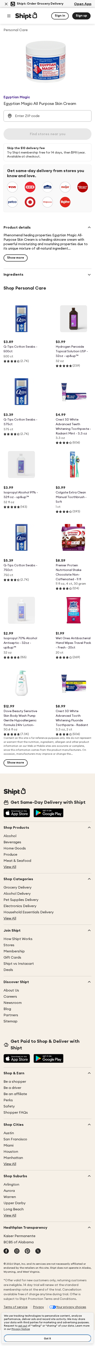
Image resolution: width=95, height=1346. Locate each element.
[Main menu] (8, 15)
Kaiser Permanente (19, 1236)
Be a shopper (15, 1081)
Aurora (9, 1190)
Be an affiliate (15, 1094)
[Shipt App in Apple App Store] (17, 813)
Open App (82, 4)
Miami (8, 1145)
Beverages (12, 842)
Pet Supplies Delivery (21, 900)
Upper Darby (15, 1203)
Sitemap (10, 1021)
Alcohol (10, 836)
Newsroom (13, 1003)
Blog (7, 1009)
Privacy (38, 1307)
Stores (9, 945)
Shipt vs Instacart (19, 963)
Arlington (11, 1184)
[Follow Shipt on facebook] (6, 1251)
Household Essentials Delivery (29, 912)
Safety (9, 1106)
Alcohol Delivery (17, 893)
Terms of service (15, 1307)
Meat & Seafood (17, 861)
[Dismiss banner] (6, 4)
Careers (10, 996)
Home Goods (15, 848)
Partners (11, 1015)
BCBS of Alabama (19, 1242)
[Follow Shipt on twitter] (38, 1251)
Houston (11, 1151)
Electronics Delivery (20, 906)
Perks (8, 1100)
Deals (8, 970)
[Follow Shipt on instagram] (16, 1251)
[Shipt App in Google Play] (48, 813)
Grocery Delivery (18, 887)
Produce (10, 854)
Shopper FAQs (16, 1112)
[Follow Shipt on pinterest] (27, 1251)
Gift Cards (12, 957)
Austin (9, 1133)
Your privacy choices (71, 1307)
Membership (14, 951)
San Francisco (15, 1139)
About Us (11, 990)
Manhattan (13, 1158)
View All (10, 867)
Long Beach (14, 1209)
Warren (10, 1197)
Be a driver (12, 1088)
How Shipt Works (18, 939)
